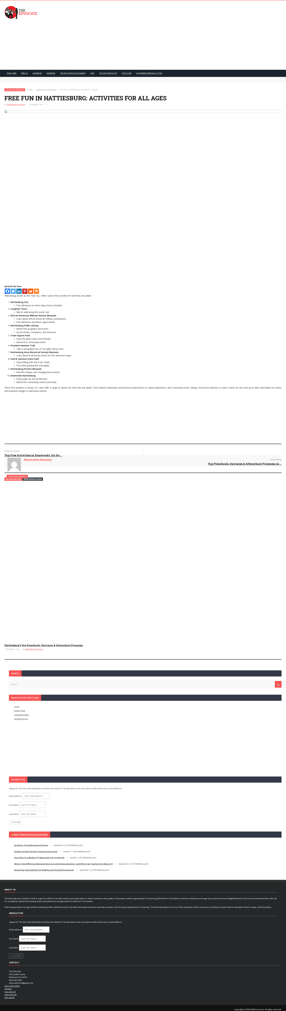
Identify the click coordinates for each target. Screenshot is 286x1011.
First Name (13, 805)
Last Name (13, 814)
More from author (33, 479)
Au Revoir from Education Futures (31, 845)
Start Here (11, 73)
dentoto (8, 988)
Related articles (13, 479)
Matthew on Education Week (31, 834)
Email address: (16, 796)
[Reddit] (30, 291)
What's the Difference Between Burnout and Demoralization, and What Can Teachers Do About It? (63, 864)
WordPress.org (21, 718)
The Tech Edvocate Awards (73, 73)
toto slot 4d (9, 997)
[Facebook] (7, 291)
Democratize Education (16, 105)
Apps (92, 73)
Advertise (50, 73)
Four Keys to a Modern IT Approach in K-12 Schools (39, 857)
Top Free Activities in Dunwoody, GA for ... (33, 455)
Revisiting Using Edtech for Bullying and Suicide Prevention (44, 870)
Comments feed (21, 714)
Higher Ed (37, 73)
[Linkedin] (19, 291)
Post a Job (126, 73)
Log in (16, 706)
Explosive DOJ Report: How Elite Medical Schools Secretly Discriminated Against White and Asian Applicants (62, 81)
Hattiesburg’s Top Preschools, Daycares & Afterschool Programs (43, 645)
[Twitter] (13, 291)
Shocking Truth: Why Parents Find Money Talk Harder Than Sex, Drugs (42, 78)
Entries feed (19, 710)
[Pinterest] (24, 291)
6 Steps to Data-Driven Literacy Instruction (35, 851)
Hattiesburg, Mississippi (15, 90)
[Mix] (36, 291)
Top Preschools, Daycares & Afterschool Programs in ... (245, 464)
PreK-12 (24, 73)
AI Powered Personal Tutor (149, 73)
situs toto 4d (9, 991)
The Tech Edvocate (108, 73)
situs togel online (12, 986)
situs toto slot (10, 994)
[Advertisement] (143, 44)
